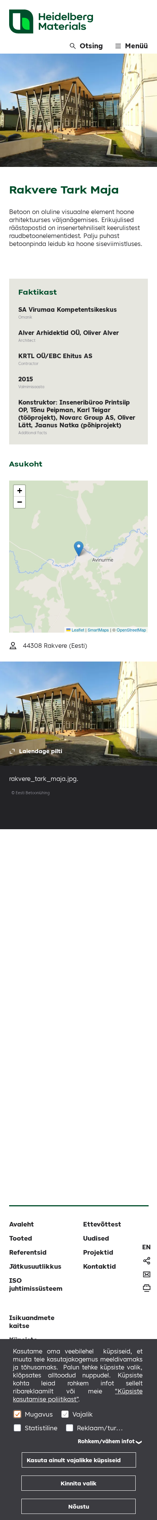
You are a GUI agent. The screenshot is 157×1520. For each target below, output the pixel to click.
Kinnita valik (78, 1483)
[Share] (147, 1261)
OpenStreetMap (131, 630)
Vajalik (82, 1414)
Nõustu (78, 1506)
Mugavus (39, 1414)
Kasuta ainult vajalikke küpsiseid (74, 1460)
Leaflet (77, 630)
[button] (78, 549)
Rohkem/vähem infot (106, 1441)
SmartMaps (98, 630)
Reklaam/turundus (100, 1428)
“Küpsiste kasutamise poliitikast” (78, 1395)
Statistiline (41, 1428)
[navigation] (146, 1247)
